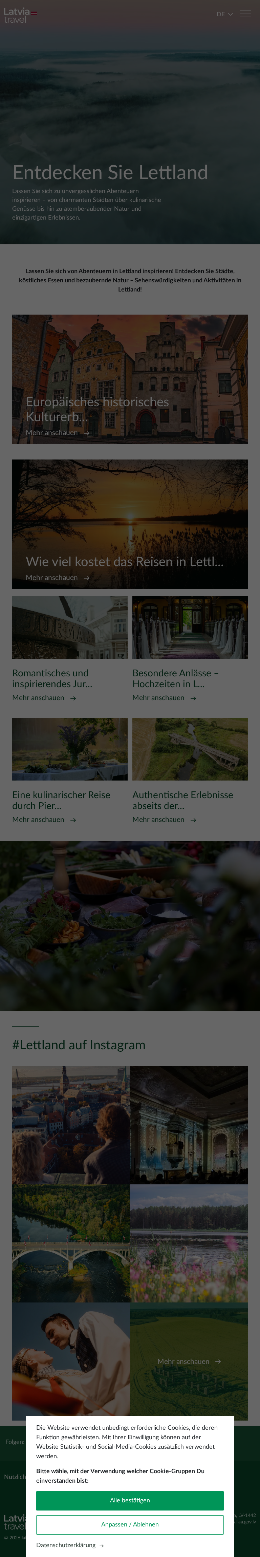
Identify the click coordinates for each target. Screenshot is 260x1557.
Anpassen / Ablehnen (130, 1525)
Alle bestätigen (130, 1501)
